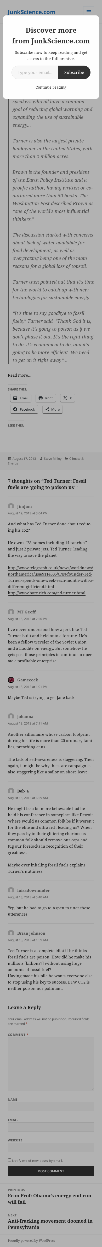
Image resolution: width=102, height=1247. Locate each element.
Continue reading (51, 87)
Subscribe (74, 72)
